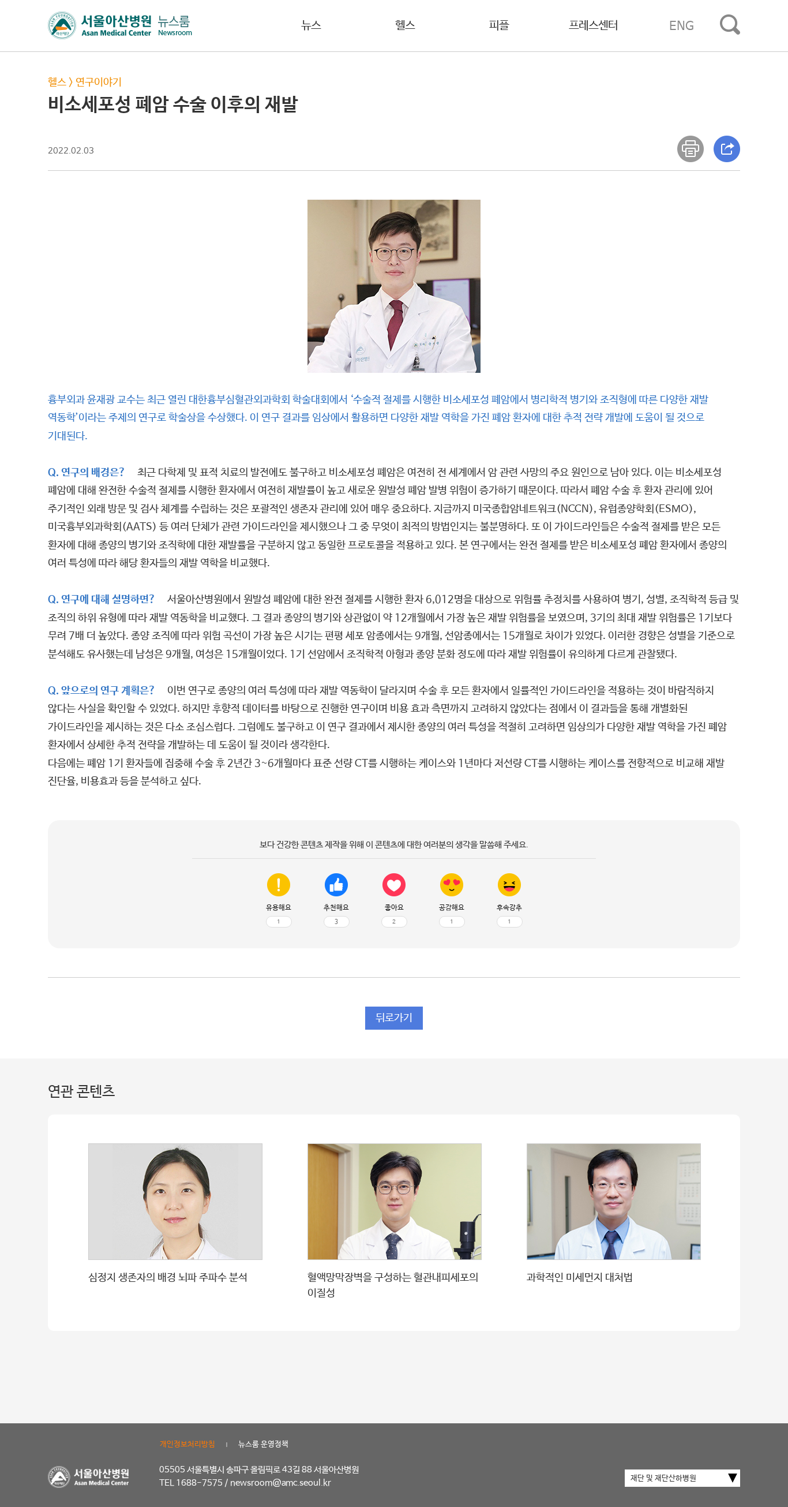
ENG (681, 26)
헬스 (405, 25)
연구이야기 (99, 82)
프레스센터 (593, 25)
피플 (499, 25)
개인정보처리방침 (187, 1444)
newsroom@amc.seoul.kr (280, 1483)
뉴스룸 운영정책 (263, 1444)
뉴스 (311, 25)
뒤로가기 (394, 1018)
